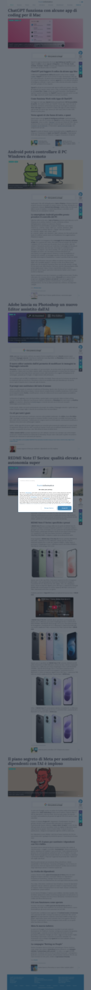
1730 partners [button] (28, 492)
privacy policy (64, 503)
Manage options (49, 508)
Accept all (65, 508)
